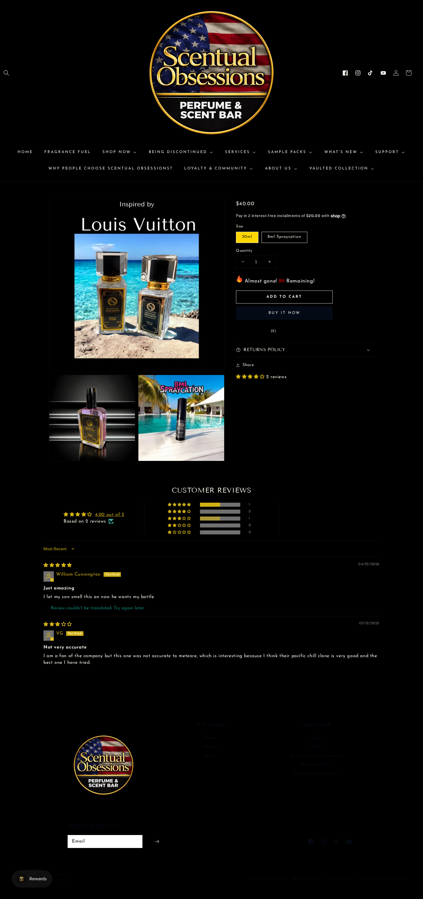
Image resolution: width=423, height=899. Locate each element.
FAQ (317, 747)
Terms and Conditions (316, 774)
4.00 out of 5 (109, 514)
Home (210, 738)
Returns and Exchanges (316, 756)
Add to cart (284, 297)
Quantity (244, 250)
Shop (316, 738)
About (210, 747)
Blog (210, 756)
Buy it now (284, 313)
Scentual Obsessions (293, 878)
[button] (6, 73)
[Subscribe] (156, 841)
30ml (247, 237)
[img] (57, 565)
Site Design (338, 878)
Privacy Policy (316, 765)
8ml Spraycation (284, 237)
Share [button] (248, 365)
